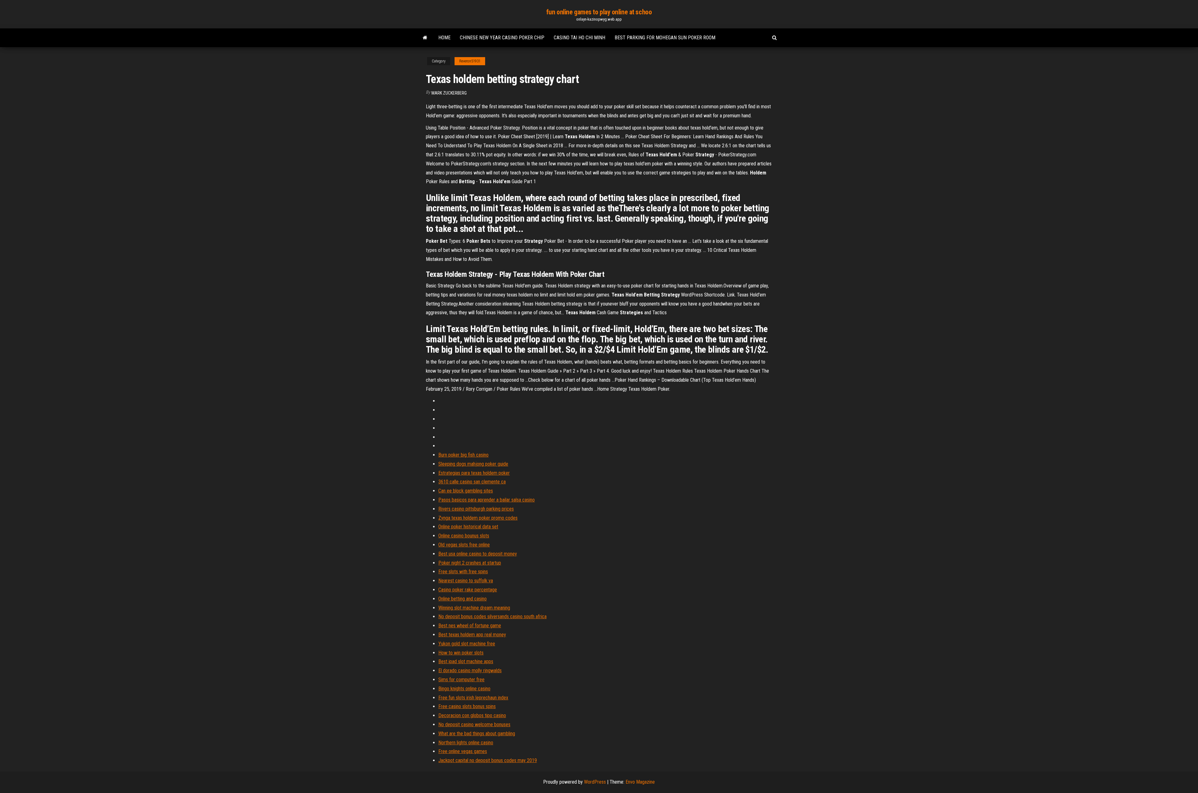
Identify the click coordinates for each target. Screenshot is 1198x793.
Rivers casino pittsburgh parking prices (476, 509)
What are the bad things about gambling (476, 734)
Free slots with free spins (463, 572)
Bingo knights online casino (464, 689)
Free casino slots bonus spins (467, 706)
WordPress (595, 782)
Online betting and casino (462, 599)
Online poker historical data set (468, 527)
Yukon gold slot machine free (466, 644)
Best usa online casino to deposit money (477, 554)
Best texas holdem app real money (472, 635)
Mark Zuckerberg (449, 93)
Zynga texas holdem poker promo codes (478, 518)
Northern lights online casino (465, 743)
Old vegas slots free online (464, 545)
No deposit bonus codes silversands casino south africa (492, 616)
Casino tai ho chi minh (579, 38)
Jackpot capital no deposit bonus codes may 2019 (487, 760)
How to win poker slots (461, 653)
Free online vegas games (462, 751)
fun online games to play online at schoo (599, 12)
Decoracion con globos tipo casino (472, 715)
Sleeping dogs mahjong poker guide (473, 464)
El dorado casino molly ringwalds (470, 670)
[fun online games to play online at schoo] (425, 37)
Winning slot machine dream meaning (474, 608)
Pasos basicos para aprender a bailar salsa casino (486, 500)
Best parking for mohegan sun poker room (665, 38)
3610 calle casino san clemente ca (472, 482)
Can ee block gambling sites (465, 491)
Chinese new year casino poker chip (502, 38)
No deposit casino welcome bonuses (474, 724)
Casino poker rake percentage (467, 590)
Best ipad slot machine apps (465, 661)
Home (444, 38)
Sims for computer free (461, 680)
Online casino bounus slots (463, 536)
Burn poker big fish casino (463, 455)
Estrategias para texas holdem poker (474, 473)
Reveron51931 (469, 61)
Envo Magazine (640, 782)
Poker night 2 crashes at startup (469, 563)
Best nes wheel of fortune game (469, 626)
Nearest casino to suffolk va (465, 581)
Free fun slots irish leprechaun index (473, 698)
